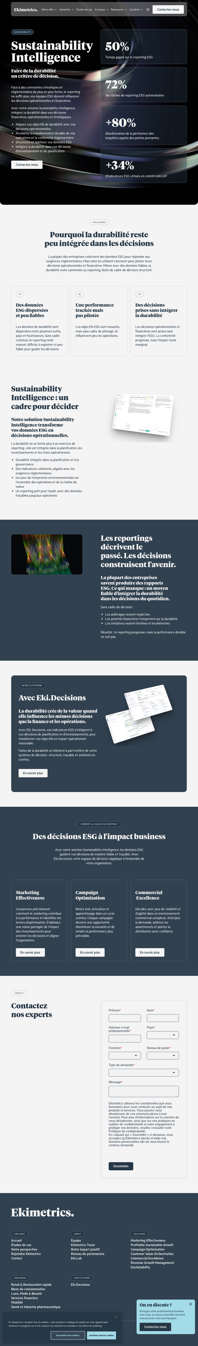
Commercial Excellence (147, 1258)
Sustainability (140, 1267)
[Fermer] (115, 1317)
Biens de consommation (28, 1289)
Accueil (16, 1240)
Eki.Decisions (80, 1284)
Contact (16, 1258)
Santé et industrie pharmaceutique (36, 1307)
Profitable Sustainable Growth (152, 1245)
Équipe (76, 1240)
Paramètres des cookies (67, 1335)
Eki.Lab (76, 1258)
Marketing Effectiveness (148, 1240)
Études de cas (21, 1245)
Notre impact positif (85, 1249)
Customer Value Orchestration (152, 1253)
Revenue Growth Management (152, 1262)
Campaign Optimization (147, 1249)
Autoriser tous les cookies (101, 1335)
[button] (49, 9)
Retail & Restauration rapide (31, 1284)
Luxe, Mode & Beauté (26, 1293)
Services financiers (24, 1298)
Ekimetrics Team (83, 1245)
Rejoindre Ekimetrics (26, 1253)
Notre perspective (24, 1249)
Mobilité (17, 1302)
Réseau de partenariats (87, 1253)
